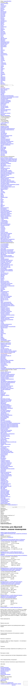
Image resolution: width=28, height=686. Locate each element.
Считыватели (4, 286)
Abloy (2, 328)
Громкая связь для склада (6, 185)
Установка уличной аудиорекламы (8, 182)
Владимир (3, 13)
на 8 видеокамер (4, 246)
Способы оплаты (4, 106)
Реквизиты (3, 92)
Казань (2, 25)
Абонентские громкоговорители (8, 382)
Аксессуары (3, 248)
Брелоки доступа (4, 298)
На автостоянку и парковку (7, 269)
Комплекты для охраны (6, 342)
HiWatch (2, 276)
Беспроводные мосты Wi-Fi (7, 241)
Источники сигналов (5, 398)
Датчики (2, 347)
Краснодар (3, 32)
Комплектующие (4, 477)
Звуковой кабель (4, 364)
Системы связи (4, 169)
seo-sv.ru (13, 684)
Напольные (3, 356)
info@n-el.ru (3, 123)
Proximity (3, 288)
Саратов (2, 59)
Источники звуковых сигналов (7, 172)
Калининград (4, 26)
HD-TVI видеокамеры (5, 224)
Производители (4, 189)
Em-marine (3, 289)
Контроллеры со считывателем (7, 285)
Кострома (3, 31)
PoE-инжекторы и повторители (8, 239)
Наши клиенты (4, 89)
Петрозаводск (4, 53)
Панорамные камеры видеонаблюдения (9, 426)
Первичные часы (4, 482)
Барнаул (2, 8)
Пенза (2, 51)
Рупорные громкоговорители (7, 376)
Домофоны (3, 455)
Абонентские (3, 134)
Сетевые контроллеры (5, 284)
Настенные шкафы (5, 493)
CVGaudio (3, 192)
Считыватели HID (5, 293)
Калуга (2, 27)
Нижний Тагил (4, 44)
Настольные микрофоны (6, 405)
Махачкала (3, 39)
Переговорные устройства (6, 171)
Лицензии (3, 91)
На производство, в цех (6, 262)
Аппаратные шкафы (5, 490)
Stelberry (2, 201)
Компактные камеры (5, 212)
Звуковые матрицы (5, 413)
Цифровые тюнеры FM (6, 401)
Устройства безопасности (6, 324)
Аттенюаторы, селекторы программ (8, 161)
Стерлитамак (3, 64)
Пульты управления (5, 438)
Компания (3, 87)
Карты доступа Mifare (5, 297)
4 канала (2, 226)
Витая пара (3, 497)
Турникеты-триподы (5, 309)
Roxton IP (3, 149)
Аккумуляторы (4, 354)
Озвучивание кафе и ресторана (7, 180)
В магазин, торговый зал (6, 261)
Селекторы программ (5, 411)
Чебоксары (3, 77)
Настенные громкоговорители (7, 129)
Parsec (2, 337)
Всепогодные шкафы (5, 494)
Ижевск (2, 23)
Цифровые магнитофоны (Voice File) (9, 159)
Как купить (3, 104)
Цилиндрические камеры (6, 211)
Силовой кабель (4, 502)
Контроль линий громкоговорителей (9, 158)
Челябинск (3, 79)
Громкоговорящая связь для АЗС (8, 186)
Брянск (2, 10)
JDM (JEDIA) (3, 150)
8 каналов (3, 227)
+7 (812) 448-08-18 (5, 122)
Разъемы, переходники (6, 444)
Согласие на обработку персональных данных (11, 683)
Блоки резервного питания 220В (8, 352)
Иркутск (2, 24)
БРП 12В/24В (4, 487)
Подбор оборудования (5, 113)
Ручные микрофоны (5, 404)
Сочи (2, 61)
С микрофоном (4, 220)
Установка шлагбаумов (6, 101)
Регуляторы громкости (6, 410)
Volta (2, 204)
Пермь (2, 52)
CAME (2, 330)
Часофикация (3, 339)
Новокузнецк (3, 45)
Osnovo (2, 279)
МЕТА (2, 146)
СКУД (2, 445)
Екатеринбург (4, 20)
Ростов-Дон (3, 333)
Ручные (2, 166)
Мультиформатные (5, 291)
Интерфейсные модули (6, 483)
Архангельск (3, 5)
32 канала (3, 231)
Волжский (3, 16)
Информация (3, 103)
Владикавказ (3, 12)
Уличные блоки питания (6, 353)
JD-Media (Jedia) (4, 197)
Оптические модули (5, 434)
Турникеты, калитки (5, 307)
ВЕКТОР (3, 205)
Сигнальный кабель (5, 501)
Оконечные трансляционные (7, 141)
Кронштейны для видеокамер (7, 249)
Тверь (2, 67)
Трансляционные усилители (7, 385)
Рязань (2, 55)
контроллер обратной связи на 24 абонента (14, 555)
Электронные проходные (6, 311)
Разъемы (2, 257)
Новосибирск (4, 46)
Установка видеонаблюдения (7, 95)
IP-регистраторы (4, 232)
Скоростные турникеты (6, 463)
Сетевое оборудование (6, 236)
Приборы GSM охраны (6, 344)
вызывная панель (8, 597)
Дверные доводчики (5, 318)
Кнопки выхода (4, 306)
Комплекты (3, 320)
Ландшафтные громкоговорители (8, 381)
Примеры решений (5, 102)
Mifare (2, 290)
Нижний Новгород (5, 43)
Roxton (2, 199)
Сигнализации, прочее (6, 340)
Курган (2, 34)
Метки (2, 300)
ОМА (2, 334)
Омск (2, 47)
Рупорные (3, 130)
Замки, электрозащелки (6, 302)
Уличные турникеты (5, 313)
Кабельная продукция (5, 361)
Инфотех (2, 278)
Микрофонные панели (6, 165)
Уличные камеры (4, 217)
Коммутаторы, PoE (5, 238)
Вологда (2, 17)
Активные (3, 132)
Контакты (3, 114)
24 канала (3, 229)
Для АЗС (22, 533)
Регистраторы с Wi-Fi (5, 234)
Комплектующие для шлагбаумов (8, 326)
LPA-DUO (3, 155)
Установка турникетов (5, 100)
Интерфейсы (3, 458)
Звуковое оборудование (6, 371)
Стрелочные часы (4, 481)
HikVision (3, 275)
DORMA (2, 338)
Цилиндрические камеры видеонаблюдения (10, 423)
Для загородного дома (5, 267)
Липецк (2, 37)
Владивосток (3, 11)
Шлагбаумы (3, 470)
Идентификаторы (4, 295)
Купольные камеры (5, 210)
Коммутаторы (4, 432)
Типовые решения (5, 178)
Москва (2, 4)
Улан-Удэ (3, 73)
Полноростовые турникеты (7, 466)
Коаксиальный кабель (5, 503)
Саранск (2, 58)
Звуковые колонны (5, 136)
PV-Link (2, 277)
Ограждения (3, 316)
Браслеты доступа (4, 299)
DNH (2, 193)
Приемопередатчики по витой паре (8, 441)
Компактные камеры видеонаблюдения (9, 424)
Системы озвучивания (5, 669)
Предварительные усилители (7, 143)
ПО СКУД (3, 457)
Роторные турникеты (5, 312)
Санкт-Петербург (7, 1)
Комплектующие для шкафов (7, 360)
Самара (2, 57)
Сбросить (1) (12, 504)
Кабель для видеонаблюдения (7, 256)
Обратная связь (4, 110)
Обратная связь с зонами (6, 170)
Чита (2, 81)
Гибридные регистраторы (6, 233)
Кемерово (3, 29)
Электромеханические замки (7, 304)
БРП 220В (3, 488)
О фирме (2, 93)
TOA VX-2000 (4, 152)
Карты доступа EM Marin (6, 296)
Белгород (3, 9)
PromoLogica (10, 682)
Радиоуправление (4, 325)
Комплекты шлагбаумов (6, 472)
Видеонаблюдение (5, 207)
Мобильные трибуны (5, 168)
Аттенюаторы (4, 409)
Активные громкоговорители (7, 378)
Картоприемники (4, 467)
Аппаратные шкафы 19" (6, 355)
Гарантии (3, 108)
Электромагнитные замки (6, 303)
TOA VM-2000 (4, 151)
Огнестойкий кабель (5, 498)
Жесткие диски (4, 440)
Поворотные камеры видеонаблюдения (9, 425)
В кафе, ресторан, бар (5, 265)
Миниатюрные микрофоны (7, 408)
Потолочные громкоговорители (8, 128)
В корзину (3, 551)
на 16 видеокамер (4, 247)
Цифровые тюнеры (5, 175)
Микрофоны (3, 254)
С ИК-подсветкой (4, 218)
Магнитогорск (4, 38)
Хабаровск (3, 76)
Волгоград (3, 15)
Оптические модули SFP (6, 240)
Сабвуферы (3, 137)
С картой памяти (4, 221)
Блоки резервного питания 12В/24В (8, 351)
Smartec (2, 332)
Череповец (3, 80)
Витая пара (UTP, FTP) (6, 362)
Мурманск (3, 40)
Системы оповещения (5, 144)
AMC (2, 190)
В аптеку (2, 271)
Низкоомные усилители (6, 142)
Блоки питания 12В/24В (6, 349)
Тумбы (2, 321)
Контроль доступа (5, 281)
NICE (2, 335)
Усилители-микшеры (5, 140)
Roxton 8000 (3, 148)
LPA (1, 198)
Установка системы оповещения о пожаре (10, 184)
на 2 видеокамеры (5, 243)
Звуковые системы (5, 126)
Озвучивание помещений (6, 97)
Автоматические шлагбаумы (7, 319)
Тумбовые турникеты (5, 310)
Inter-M (2, 196)
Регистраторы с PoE (5, 235)
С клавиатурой (4, 292)
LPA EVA (3, 154)
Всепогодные (4, 359)
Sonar (2, 200)
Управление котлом (5, 346)
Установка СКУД (4, 99)
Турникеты (3, 459)
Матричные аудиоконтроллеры (7, 177)
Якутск (2, 82)
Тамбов (2, 66)
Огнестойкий (4, 363)
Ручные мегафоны (5, 162)
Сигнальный (3, 367)
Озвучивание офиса (5, 183)
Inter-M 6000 (3, 147)
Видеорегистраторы (5, 225)
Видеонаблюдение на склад (7, 260)
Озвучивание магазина (6, 179)
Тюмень (2, 72)
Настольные (3, 164)
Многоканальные (9, 533)
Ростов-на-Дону (4, 54)
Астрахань (3, 6)
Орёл (2, 48)
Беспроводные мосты (5, 436)
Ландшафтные (4, 133)
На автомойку (4, 268)
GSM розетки (4, 345)
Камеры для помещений (6, 215)
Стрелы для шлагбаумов (6, 474)
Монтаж (2, 94)
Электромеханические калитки (7, 314)
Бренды (2, 111)
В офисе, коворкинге (5, 263)
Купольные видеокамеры (6, 422)
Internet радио (4, 176)
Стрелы (2, 323)
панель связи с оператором (10, 570)
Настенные (3, 357)
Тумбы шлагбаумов (5, 473)
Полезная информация (6, 109)
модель (11, 537)
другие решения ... (5, 187)
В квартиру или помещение (7, 270)
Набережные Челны (5, 41)
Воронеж (3, 18)
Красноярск (3, 33)
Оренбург (3, 50)
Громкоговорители (5, 127)
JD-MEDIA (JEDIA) (5, 395)
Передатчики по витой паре (7, 250)
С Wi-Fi (2, 219)
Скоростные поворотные (6, 213)
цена (9, 537)
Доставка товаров (4, 107)
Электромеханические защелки (7, 305)
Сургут (2, 65)
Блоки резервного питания (6, 157)
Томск (2, 69)
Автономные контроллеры (6, 283)
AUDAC (2, 191)
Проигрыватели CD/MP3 (6, 173)
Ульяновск (3, 74)
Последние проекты (5, 88)
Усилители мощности (5, 139)
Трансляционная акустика (6, 135)
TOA (2, 203)
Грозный (2, 19)
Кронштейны (3, 439)
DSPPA (2, 194)
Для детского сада (4, 272)
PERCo (2, 331)
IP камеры (3, 419)
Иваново (2, 22)
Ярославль (3, 83)
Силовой (2, 366)
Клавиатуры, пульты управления (8, 252)
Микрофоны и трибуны (6, 163)
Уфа (1, 75)
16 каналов (3, 228)
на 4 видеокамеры (5, 245)
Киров (2, 30)
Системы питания (5, 348)
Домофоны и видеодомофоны (7, 317)
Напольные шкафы (5, 491)
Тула (2, 71)
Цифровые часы (4, 480)
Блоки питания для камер (6, 255)
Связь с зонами (16, 533)
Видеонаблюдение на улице (7, 264)
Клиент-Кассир (7, 532)
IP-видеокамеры (4, 222)
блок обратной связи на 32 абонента (12, 540)
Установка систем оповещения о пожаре (9, 96)
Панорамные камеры (5, 214)
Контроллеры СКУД (5, 282)
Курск (2, 36)
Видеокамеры (4, 208)
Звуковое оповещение (5, 668)
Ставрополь (3, 62)
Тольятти (3, 68)
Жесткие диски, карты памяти (7, 253)
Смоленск (3, 60)
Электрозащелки (4, 453)
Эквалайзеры (3, 412)
